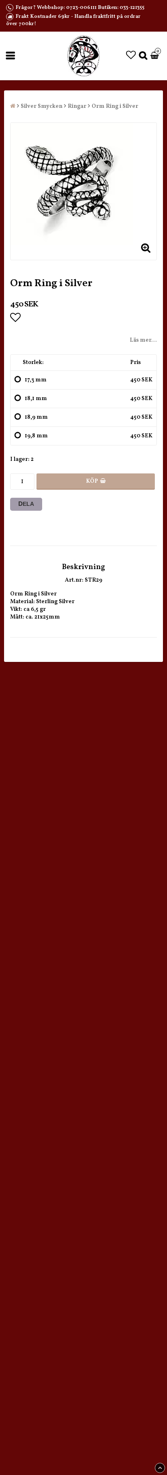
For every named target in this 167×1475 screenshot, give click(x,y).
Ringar (77, 106)
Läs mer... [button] (143, 340)
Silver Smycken (41, 106)
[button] (131, 56)
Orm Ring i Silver (115, 106)
